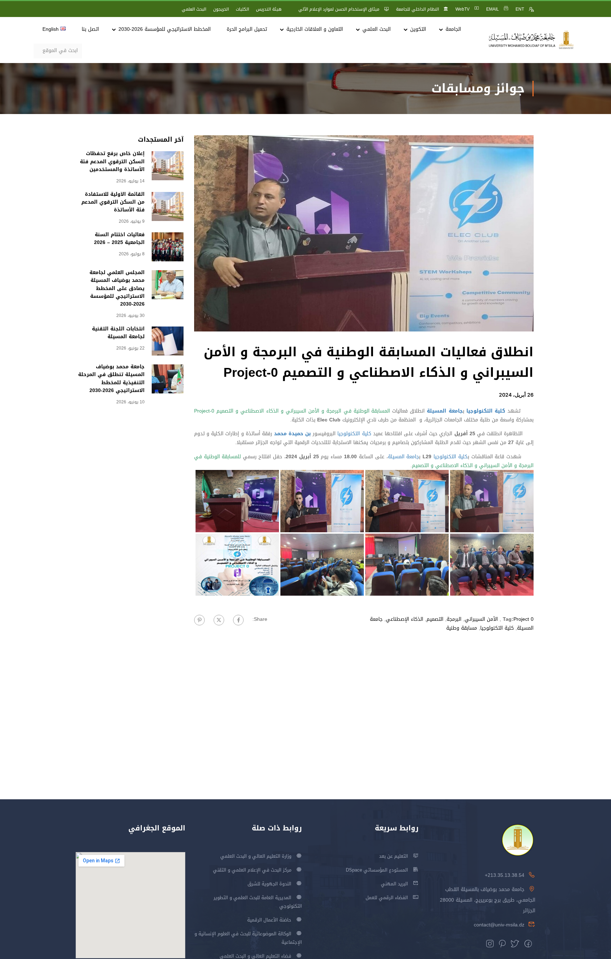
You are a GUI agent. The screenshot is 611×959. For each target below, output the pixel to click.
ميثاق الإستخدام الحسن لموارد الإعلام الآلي (338, 9)
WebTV (462, 9)
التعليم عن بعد (393, 856)
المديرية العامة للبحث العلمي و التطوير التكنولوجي (258, 901)
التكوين (418, 29)
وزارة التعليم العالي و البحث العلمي (255, 856)
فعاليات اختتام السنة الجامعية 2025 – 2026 (119, 238)
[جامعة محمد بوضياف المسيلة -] (531, 40)
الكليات (242, 9)
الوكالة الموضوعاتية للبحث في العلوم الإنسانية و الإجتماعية (248, 938)
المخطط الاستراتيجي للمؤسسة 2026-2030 (164, 29)
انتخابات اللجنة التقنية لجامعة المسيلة (118, 332)
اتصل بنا (90, 29)
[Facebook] (238, 620)
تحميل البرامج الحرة (247, 29)
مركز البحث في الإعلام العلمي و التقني (252, 870)
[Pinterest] (199, 620)
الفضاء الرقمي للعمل (387, 897)
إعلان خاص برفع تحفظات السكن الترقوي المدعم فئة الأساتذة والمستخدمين (112, 161)
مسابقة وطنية (461, 628)
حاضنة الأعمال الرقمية (269, 919)
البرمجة (454, 619)
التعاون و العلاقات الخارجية (314, 29)
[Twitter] (219, 620)
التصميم (434, 619)
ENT (520, 9)
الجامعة (453, 29)
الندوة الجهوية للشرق (269, 883)
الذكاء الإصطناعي (404, 619)
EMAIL (492, 9)
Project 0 (523, 619)
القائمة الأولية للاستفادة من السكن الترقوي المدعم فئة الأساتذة (113, 202)
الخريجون (221, 9)
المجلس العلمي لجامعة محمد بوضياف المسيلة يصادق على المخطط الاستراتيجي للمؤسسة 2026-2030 (117, 288)
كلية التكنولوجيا (354, 433)
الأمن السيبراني (481, 619)
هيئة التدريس (268, 9)
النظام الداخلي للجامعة (417, 9)
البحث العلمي (194, 9)
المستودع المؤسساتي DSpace (377, 870)
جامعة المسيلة (403, 456)
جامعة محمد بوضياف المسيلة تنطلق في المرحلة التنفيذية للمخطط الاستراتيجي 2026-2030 (111, 378)
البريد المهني (394, 883)
